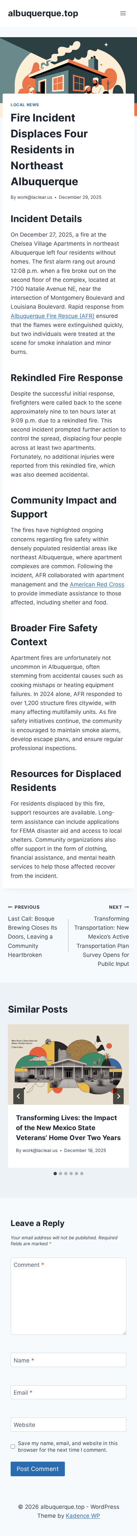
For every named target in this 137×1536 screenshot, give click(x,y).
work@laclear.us (34, 197)
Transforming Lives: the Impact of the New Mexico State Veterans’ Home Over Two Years (68, 1128)
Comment (29, 1265)
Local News (25, 104)
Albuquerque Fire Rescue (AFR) (52, 316)
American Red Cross (97, 584)
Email (23, 1392)
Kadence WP (83, 1515)
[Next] (118, 1096)
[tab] (55, 1173)
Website (24, 1424)
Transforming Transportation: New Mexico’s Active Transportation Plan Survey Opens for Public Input (101, 935)
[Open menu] (123, 13)
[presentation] (68, 1064)
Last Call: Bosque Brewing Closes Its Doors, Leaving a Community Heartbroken (32, 931)
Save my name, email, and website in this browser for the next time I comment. (68, 1446)
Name (24, 1360)
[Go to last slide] (18, 1096)
